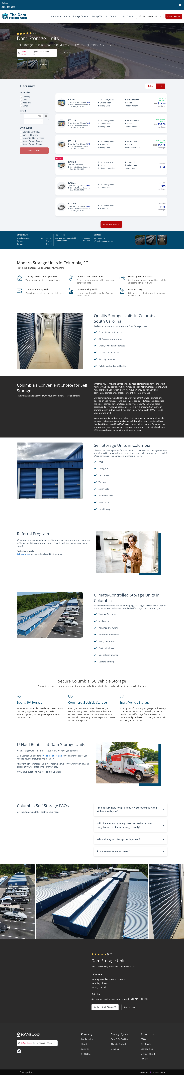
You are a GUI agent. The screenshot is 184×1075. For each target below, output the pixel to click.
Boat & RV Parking (119, 1039)
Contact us (129, 1007)
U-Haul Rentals (148, 1053)
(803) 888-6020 (8, 7)
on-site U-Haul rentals (51, 755)
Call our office (23, 554)
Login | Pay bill (173, 16)
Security (85, 1049)
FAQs (143, 1039)
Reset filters (34, 150)
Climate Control (118, 1044)
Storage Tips (147, 1049)
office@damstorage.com (104, 241)
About (84, 1044)
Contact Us (86, 1053)
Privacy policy (26, 1072)
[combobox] (37, 53)
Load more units (111, 224)
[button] (66, 53)
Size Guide (146, 1044)
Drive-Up (115, 1049)
